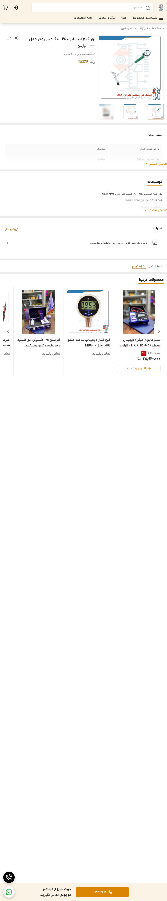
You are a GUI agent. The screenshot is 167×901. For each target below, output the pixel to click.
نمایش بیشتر (158, 164)
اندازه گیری (127, 28)
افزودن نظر (12, 229)
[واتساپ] (9, 892)
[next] (8, 331)
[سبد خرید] (5, 7)
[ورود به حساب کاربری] (16, 7)
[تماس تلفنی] (9, 877)
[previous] (159, 331)
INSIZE (83, 62)
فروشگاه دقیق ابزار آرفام (151, 28)
